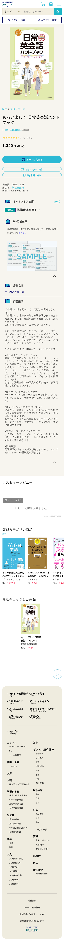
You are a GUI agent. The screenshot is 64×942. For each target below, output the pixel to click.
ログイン (22, 232)
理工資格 (39, 813)
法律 (37, 770)
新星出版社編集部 (12, 130)
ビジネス (39, 757)
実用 (35, 836)
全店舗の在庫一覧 (14, 291)
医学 (37, 794)
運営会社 (32, 900)
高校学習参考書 (16, 803)
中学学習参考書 (16, 799)
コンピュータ (40, 829)
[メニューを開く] (59, 4)
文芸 (9, 780)
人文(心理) (14, 879)
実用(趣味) (40, 844)
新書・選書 (13, 762)
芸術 (9, 839)
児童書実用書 (15, 831)
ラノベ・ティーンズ (18, 746)
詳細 (56, 201)
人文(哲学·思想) (16, 858)
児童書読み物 (15, 823)
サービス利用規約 (32, 907)
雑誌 (35, 862)
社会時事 (39, 753)
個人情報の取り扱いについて (32, 914)
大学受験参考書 (16, 808)
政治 (37, 774)
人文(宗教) (14, 871)
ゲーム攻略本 (15, 755)
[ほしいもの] (51, 4)
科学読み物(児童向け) (18, 827)
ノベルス (13, 766)
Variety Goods (42, 873)
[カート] (43, 4)
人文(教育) (14, 883)
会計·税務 (40, 783)
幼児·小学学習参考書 (18, 795)
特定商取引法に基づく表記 (32, 921)
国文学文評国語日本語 (19, 784)
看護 (37, 798)
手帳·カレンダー (43, 848)
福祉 (37, 802)
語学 (4, 108)
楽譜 (11, 847)
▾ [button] (19, 11)
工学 (37, 822)
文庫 (9, 773)
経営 (37, 762)
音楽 (11, 843)
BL (10, 750)
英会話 (21, 108)
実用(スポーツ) (42, 840)
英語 (12, 108)
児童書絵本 (14, 819)
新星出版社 (18, 187)
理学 (37, 818)
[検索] (58, 11)
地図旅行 (38, 856)
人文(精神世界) (16, 875)
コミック (12, 742)
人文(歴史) (14, 866)
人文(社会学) (15, 862)
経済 (37, 778)
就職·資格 (40, 766)
